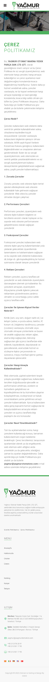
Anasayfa (8, 548)
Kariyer (6, 583)
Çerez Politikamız (28, 530)
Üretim (6, 564)
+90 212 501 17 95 (15, 646)
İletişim (7, 589)
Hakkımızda (8, 553)
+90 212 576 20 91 (15, 644)
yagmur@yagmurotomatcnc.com (20, 638)
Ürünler (7, 559)
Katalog (7, 578)
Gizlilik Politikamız (11, 530)
